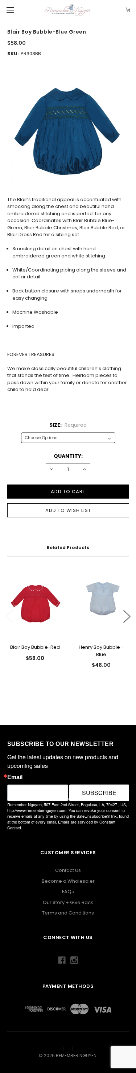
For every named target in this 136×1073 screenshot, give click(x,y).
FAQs (68, 891)
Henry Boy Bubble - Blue (101, 651)
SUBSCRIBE (99, 793)
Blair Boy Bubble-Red (35, 647)
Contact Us (68, 870)
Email (14, 777)
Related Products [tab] (68, 547)
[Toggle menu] (10, 10)
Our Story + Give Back (68, 902)
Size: (68, 425)
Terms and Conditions (68, 912)
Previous (9, 616)
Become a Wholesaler (68, 881)
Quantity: (68, 456)
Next (127, 616)
